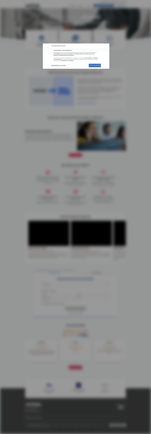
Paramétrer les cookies (58, 65)
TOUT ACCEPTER (95, 65)
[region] (76, 56)
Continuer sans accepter (58, 45)
